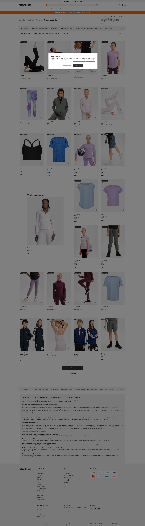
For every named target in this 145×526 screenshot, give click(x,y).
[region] (73, 61)
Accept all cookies (78, 65)
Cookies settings (67, 65)
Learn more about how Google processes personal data (84, 61)
